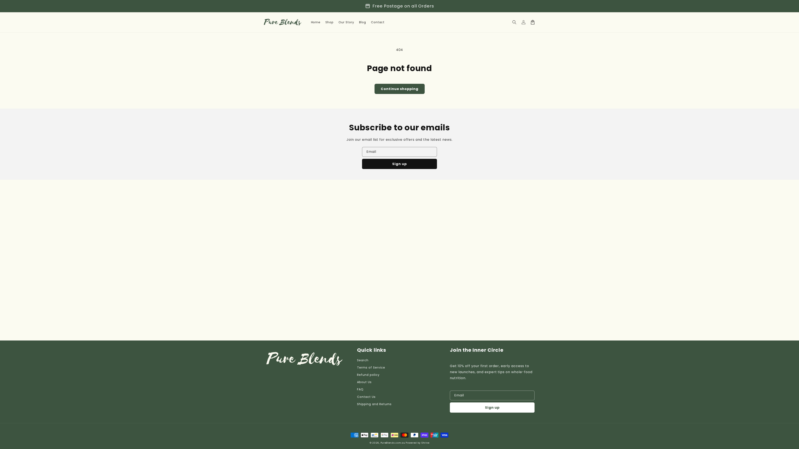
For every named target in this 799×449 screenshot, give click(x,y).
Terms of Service (371, 367)
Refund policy (368, 375)
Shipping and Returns (374, 404)
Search (362, 360)
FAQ (360, 389)
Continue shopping (399, 88)
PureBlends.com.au (393, 442)
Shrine (425, 442)
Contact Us (366, 397)
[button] (514, 22)
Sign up (399, 164)
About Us (364, 382)
